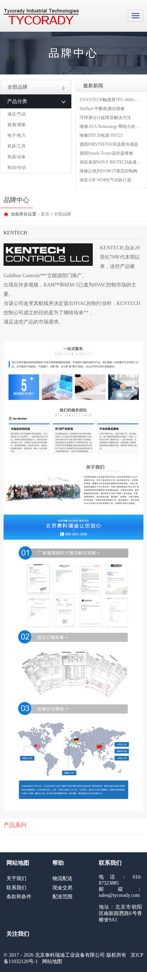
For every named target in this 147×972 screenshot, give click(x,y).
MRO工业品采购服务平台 (41, 17)
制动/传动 (16, 167)
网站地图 (52, 961)
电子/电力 (16, 135)
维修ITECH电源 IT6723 (101, 135)
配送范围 (62, 896)
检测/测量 (16, 124)
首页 (45, 214)
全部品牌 (17, 87)
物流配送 (62, 878)
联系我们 (16, 887)
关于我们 (16, 878)
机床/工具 (16, 146)
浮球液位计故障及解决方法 (105, 117)
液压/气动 (16, 114)
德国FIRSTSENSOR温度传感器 (109, 144)
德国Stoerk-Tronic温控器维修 (106, 153)
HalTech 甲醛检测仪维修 (102, 108)
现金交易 (62, 887)
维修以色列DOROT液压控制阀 (108, 171)
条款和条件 (18, 896)
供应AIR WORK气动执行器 (105, 179)
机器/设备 (16, 156)
